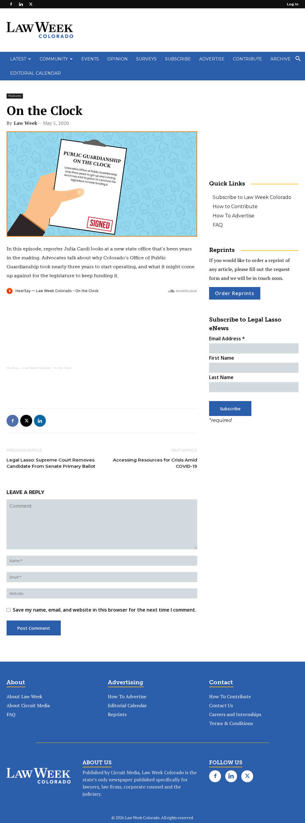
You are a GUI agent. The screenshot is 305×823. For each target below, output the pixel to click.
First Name (221, 358)
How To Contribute (230, 696)
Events (90, 59)
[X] (30, 4)
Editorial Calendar (35, 73)
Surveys (146, 59)
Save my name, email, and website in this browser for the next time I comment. (104, 610)
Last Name (221, 377)
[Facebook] (11, 4)
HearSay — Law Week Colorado (29, 368)
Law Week (25, 123)
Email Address (227, 338)
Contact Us (221, 705)
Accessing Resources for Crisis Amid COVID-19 (155, 463)
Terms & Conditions (231, 723)
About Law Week (24, 696)
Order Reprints (234, 293)
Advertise (212, 59)
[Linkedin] (20, 4)
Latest (18, 59)
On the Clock (62, 368)
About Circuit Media (28, 705)
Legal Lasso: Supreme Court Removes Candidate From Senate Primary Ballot (51, 463)
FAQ (218, 225)
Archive (280, 59)
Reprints (117, 714)
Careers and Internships (235, 714)
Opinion (117, 59)
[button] (298, 59)
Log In (292, 4)
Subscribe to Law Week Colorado (252, 197)
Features (14, 96)
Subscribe (178, 59)
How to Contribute (235, 206)
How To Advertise (233, 216)
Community (54, 59)
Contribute (247, 59)
